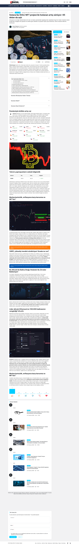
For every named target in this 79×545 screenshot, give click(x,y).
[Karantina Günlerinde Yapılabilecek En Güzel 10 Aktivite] (62, 76)
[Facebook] (67, 543)
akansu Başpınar (15, 26)
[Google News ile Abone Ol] (13, 62)
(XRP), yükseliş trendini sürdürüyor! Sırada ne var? (22, 88)
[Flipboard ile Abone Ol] (20, 62)
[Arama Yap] (64, 2)
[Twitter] (70, 543)
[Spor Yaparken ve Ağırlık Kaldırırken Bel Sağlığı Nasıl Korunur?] (62, 59)
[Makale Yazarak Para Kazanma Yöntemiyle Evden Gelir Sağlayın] (62, 42)
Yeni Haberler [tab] (66, 31)
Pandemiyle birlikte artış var (17, 84)
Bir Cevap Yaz (13, 512)
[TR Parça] (15, 2)
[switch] (69, 5)
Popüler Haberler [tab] (57, 31)
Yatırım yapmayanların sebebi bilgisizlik (20, 85)
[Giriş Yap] (67, 2)
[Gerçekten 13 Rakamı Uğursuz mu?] (62, 70)
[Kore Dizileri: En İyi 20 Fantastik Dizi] (62, 82)
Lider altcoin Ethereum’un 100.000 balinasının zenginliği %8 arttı (25, 91)
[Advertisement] (30, 501)
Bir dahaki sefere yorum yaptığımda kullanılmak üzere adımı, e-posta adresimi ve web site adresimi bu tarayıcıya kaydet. (29, 534)
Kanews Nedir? (17, 81)
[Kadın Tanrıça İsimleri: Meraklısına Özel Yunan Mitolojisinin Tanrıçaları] (62, 53)
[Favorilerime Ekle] (43, 62)
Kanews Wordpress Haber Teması (20, 80)
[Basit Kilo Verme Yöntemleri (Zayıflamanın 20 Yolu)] (62, 87)
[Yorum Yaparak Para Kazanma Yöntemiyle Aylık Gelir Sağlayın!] (62, 65)
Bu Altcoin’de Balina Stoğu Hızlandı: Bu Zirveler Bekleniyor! (24, 89)
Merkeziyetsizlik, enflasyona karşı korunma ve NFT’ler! (23, 87)
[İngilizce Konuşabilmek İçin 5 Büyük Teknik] (62, 47)
